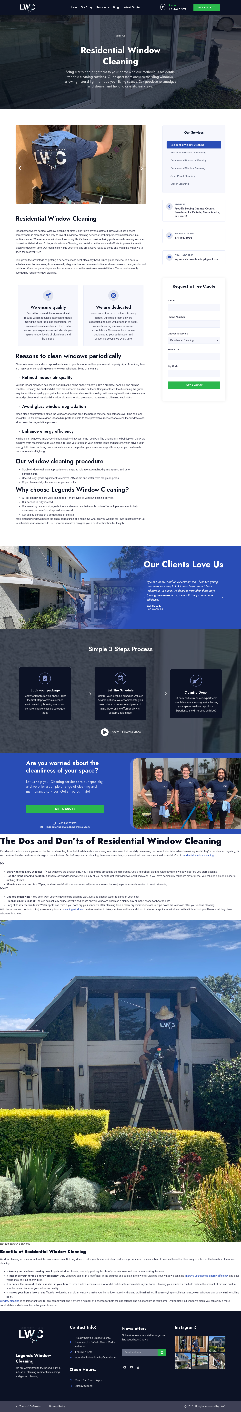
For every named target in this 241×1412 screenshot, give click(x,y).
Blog (116, 7)
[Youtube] (131, 1367)
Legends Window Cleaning (33, 1358)
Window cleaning (9, 1300)
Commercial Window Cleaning (188, 168)
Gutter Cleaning (180, 183)
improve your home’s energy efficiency (207, 1275)
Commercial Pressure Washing (189, 160)
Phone (172, 5)
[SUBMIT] (162, 1352)
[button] (19, 168)
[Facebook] (124, 1367)
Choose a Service (178, 333)
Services (101, 7)
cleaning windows (73, 909)
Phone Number (176, 317)
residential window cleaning (198, 855)
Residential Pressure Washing (188, 152)
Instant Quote (131, 7)
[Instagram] (138, 1367)
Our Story (86, 7)
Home (73, 7)
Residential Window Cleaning (187, 144)
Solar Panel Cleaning (183, 176)
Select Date (174, 349)
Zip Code (173, 366)
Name (171, 300)
